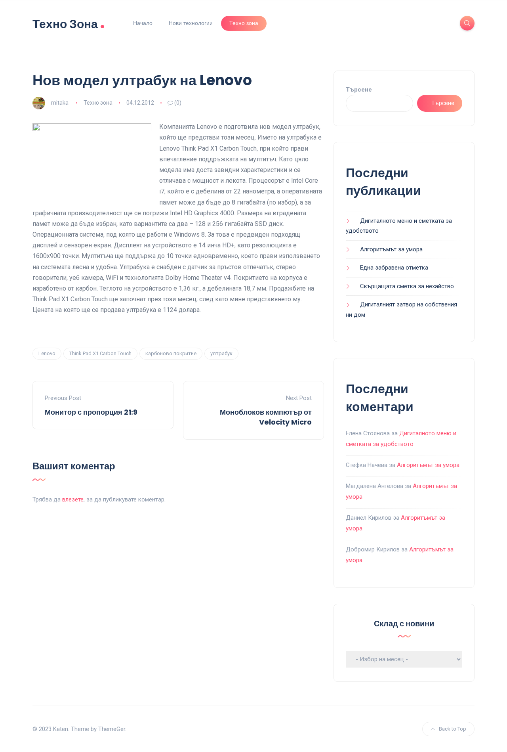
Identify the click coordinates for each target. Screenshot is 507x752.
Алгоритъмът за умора (391, 249)
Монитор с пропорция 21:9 (91, 412)
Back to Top (452, 729)
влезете (73, 499)
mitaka (60, 103)
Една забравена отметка (394, 267)
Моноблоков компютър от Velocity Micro (266, 417)
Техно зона (243, 23)
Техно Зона (68, 23)
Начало (142, 23)
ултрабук (221, 353)
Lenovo (46, 353)
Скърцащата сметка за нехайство (407, 286)
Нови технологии (191, 23)
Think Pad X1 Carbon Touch (100, 353)
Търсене (359, 89)
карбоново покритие (170, 353)
